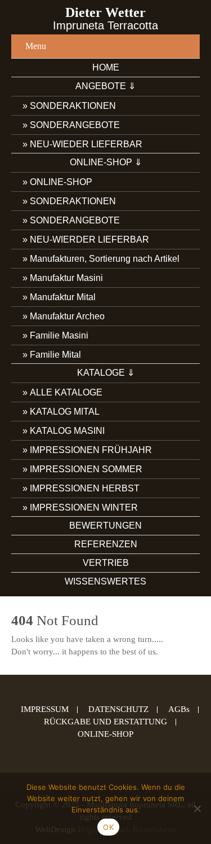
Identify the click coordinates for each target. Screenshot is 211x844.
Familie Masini (59, 335)
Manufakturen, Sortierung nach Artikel (104, 258)
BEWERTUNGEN (105, 525)
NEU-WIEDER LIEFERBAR (86, 144)
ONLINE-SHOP (61, 182)
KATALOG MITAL (65, 411)
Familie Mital (55, 354)
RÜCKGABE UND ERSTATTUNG (105, 722)
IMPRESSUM (45, 709)
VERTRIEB (106, 563)
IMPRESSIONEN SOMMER (86, 469)
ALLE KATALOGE (66, 392)
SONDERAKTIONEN (73, 106)
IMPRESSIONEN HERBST (85, 488)
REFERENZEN (105, 544)
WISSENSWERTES (105, 581)
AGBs (179, 709)
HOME (105, 67)
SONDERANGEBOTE (75, 125)
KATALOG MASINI (67, 431)
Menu (35, 46)
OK (108, 827)
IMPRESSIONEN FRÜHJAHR (91, 450)
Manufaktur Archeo (67, 316)
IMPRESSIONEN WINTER (84, 507)
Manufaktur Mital (63, 297)
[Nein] (197, 808)
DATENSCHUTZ (118, 709)
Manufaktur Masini (66, 278)
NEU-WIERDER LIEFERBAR (89, 239)
